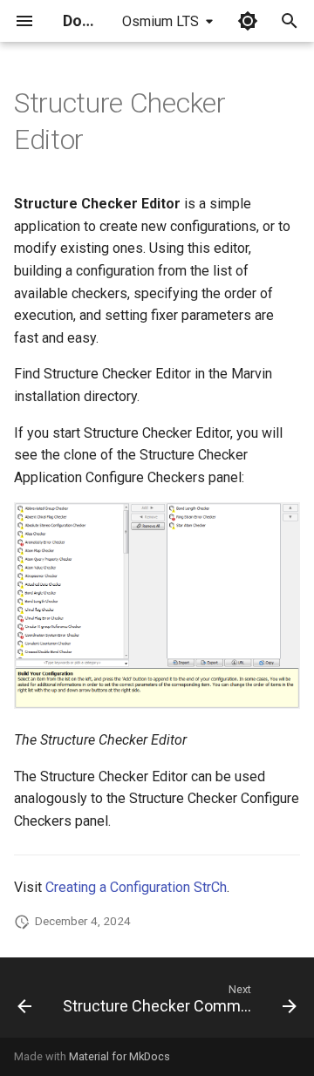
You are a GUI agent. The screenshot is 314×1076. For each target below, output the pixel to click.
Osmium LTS (160, 21)
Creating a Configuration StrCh (136, 887)
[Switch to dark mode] (247, 20)
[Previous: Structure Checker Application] (24, 1002)
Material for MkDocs (119, 1056)
